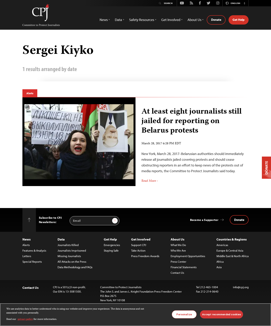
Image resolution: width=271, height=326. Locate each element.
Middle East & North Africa (232, 256)
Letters (26, 256)
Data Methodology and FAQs (75, 267)
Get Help (239, 20)
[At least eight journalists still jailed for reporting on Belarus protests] (79, 141)
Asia (219, 267)
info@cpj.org (241, 287)
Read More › (149, 181)
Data (61, 239)
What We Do (178, 245)
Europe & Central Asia (229, 250)
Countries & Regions (231, 239)
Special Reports (32, 261)
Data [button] (118, 19)
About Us (177, 239)
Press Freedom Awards (145, 256)
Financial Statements (184, 267)
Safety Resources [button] (141, 19)
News (26, 239)
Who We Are (178, 250)
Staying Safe (111, 250)
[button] (244, 3)
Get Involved (140, 239)
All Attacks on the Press (72, 261)
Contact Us (177, 273)
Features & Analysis (34, 250)
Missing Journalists (69, 256)
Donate (216, 20)
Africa (220, 261)
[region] (135, 314)
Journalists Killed (68, 245)
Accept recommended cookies (221, 314)
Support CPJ (138, 245)
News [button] (104, 19)
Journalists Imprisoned (72, 250)
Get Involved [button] (170, 19)
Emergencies (112, 245)
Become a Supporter (204, 220)
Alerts (29, 93)
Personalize (184, 314)
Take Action (138, 250)
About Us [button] (194, 19)
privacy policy (25, 319)
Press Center (178, 261)
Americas (222, 245)
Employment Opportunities (188, 256)
